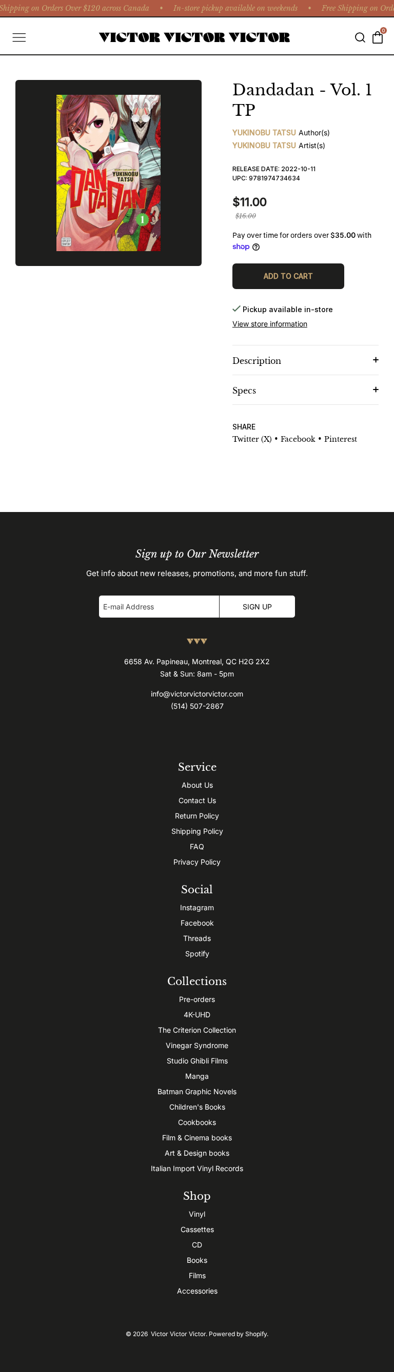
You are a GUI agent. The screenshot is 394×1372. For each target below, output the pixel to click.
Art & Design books (197, 1153)
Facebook (197, 922)
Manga (197, 1076)
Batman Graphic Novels (197, 1091)
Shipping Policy (197, 831)
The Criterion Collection (197, 1030)
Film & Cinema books (197, 1137)
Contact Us (197, 800)
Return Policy (197, 815)
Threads (197, 938)
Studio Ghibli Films (197, 1060)
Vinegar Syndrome (197, 1045)
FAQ (197, 846)
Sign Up (257, 606)
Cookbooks (197, 1122)
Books (197, 1260)
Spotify (197, 953)
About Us (197, 785)
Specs (244, 390)
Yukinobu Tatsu (264, 132)
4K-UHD (197, 1014)
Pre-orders (197, 999)
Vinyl (197, 1214)
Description (256, 361)
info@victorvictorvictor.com (197, 693)
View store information (269, 323)
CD (197, 1244)
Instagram (197, 907)
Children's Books (197, 1106)
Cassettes (197, 1229)
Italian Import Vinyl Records (197, 1168)
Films (197, 1275)
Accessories (197, 1290)
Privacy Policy (197, 861)
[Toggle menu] (18, 37)
